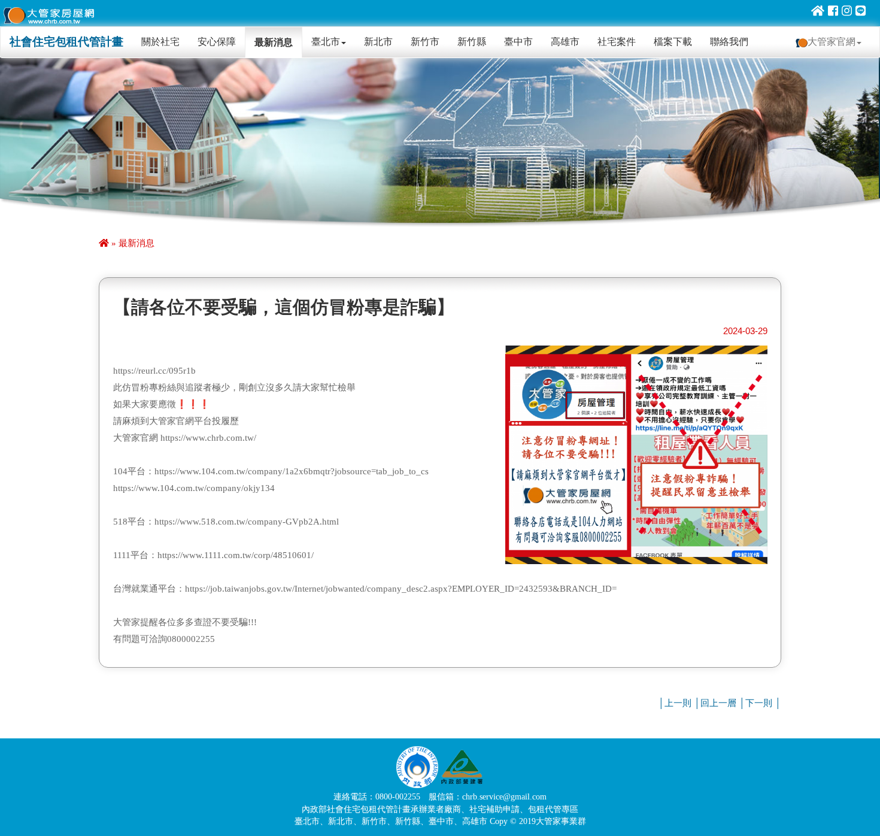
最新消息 (273, 42)
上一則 (677, 703)
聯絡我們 (729, 42)
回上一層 (718, 703)
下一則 (758, 703)
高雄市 (565, 42)
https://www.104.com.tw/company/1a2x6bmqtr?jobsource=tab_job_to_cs (291, 471)
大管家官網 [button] (831, 42)
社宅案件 (616, 42)
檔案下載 (673, 42)
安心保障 (217, 42)
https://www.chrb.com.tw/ (208, 438)
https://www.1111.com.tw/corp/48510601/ (235, 555)
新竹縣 (471, 42)
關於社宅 (165, 41)
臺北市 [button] (325, 42)
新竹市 (425, 42)
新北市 (378, 42)
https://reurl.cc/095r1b (154, 370)
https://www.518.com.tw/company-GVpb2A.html (246, 521)
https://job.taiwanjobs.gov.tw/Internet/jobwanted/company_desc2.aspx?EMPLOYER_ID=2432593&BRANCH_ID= (401, 588)
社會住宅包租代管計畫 (66, 41)
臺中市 (518, 42)
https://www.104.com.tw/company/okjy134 (194, 488)
